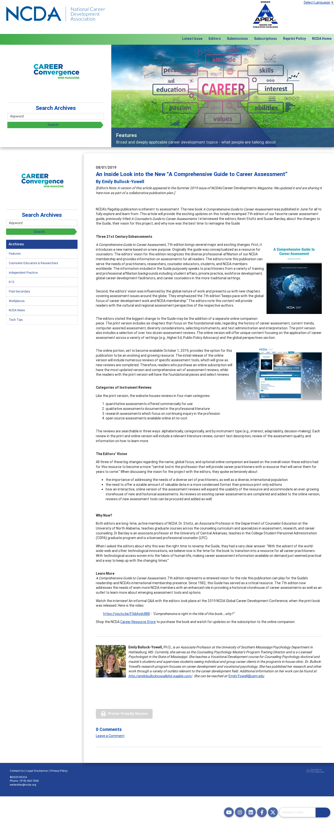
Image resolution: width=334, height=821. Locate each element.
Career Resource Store (138, 622)
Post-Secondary (19, 291)
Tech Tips (16, 320)
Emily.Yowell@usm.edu (246, 676)
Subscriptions (265, 38)
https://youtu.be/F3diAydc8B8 (126, 614)
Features (15, 253)
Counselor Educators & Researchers (33, 263)
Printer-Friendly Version (128, 713)
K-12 (11, 282)
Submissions (237, 38)
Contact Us (17, 770)
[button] (128, 96)
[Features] (222, 96)
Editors (215, 38)
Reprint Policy (294, 38)
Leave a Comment (110, 736)
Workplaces (17, 301)
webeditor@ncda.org (23, 784)
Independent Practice (23, 272)
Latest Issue (192, 38)
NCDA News (17, 310)
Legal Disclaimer (37, 770)
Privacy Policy (58, 770)
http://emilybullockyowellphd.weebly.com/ (160, 676)
